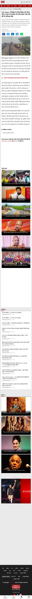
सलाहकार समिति (23, 573)
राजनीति (19, 6)
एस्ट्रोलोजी (26, 570)
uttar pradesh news (8, 133)
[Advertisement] (16, 524)
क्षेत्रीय (8, 6)
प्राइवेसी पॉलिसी (26, 576)
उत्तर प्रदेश (9, 9)
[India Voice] (3, 3)
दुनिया (15, 6)
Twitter (15, 141)
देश (11, 6)
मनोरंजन (19, 570)
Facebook (4, 141)
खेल (10, 570)
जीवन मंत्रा (9, 573)
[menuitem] (4, 5)
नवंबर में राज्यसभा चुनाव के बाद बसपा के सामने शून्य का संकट (16, 77)
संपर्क (19, 576)
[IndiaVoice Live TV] (27, 2)
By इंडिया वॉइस (5, 29)
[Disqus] (16, 287)
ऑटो (14, 570)
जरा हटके (15, 573)
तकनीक (29, 6)
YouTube (9, 141)
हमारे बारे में (13, 576)
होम (4, 6)
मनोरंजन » (3, 395)
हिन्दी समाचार (3, 9)
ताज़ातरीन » (3, 309)
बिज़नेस (24, 6)
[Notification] (24, 2)
